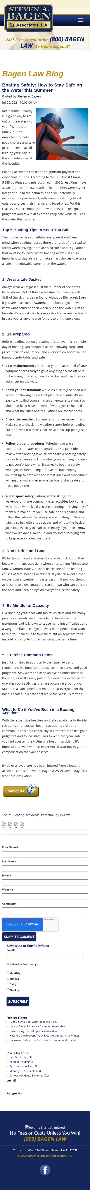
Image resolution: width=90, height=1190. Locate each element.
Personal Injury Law (55, 815)
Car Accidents (20, 1057)
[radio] (45, 973)
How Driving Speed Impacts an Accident (33, 1031)
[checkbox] (45, 981)
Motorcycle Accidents (25, 1071)
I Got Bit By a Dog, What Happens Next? (33, 1022)
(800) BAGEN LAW (45, 1138)
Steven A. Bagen (29, 96)
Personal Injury (21, 1062)
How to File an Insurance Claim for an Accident (37, 1026)
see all (11, 1080)
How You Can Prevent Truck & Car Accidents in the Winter (44, 1035)
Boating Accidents (26, 815)
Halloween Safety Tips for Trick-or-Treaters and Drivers (42, 1040)
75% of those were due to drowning (47, 292)
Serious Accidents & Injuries (29, 1075)
